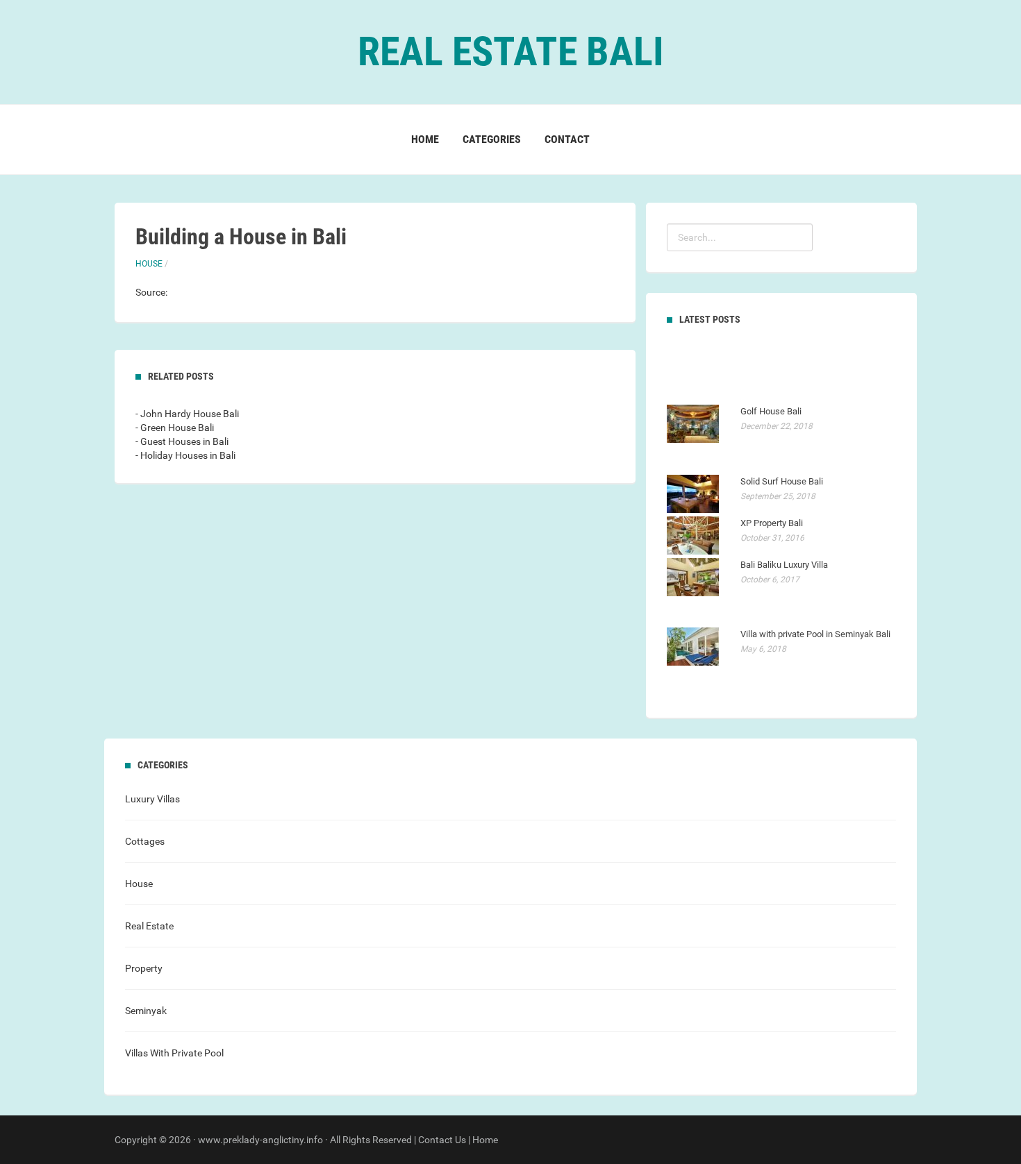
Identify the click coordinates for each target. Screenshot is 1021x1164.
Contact (567, 139)
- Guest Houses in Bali (182, 441)
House (149, 264)
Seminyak (146, 1010)
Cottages (145, 841)
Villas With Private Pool (174, 1052)
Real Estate (149, 925)
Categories (492, 139)
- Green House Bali (174, 427)
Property (144, 968)
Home (425, 139)
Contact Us (442, 1139)
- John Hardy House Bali (187, 413)
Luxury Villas (152, 798)
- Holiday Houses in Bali (185, 455)
